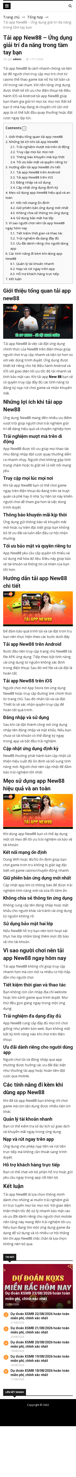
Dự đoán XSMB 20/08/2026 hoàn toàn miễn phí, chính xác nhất (40, 1344)
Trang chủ (11, 17)
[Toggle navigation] (7, 6)
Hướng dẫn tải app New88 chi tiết (32, 167)
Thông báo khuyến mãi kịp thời (37, 157)
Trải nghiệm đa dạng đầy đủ (34, 238)
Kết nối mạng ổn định (29, 203)
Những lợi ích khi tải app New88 (31, 142)
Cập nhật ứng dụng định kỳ (34, 187)
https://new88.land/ (53, 1449)
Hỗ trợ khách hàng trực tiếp (34, 274)
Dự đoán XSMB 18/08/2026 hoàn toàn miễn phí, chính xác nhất (40, 1373)
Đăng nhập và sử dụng (30, 182)
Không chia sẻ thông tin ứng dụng (39, 213)
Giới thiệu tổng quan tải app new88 (34, 136)
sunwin (26, 1469)
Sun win (6, 1464)
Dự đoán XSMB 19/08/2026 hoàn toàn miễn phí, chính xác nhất (40, 1358)
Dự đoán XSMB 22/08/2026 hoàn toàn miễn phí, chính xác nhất (40, 1316)
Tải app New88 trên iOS (31, 177)
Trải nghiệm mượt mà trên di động (39, 147)
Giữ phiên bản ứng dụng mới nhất (39, 208)
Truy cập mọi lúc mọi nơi (31, 152)
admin (17, 59)
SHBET (5, 1439)
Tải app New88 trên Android (35, 172)
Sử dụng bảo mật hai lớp (31, 218)
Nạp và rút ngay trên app (32, 269)
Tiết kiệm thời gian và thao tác (36, 233)
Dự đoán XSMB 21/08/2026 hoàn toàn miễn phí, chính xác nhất (40, 1330)
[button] (24, 128)
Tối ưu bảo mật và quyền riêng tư (38, 162)
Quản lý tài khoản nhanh (32, 263)
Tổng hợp (35, 17)
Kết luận (13, 279)
